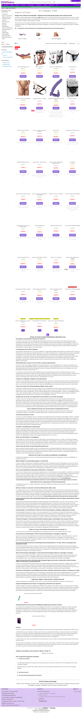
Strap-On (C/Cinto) (7, 15)
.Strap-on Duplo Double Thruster (23, 193)
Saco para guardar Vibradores (38, 616)
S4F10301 (23, 324)
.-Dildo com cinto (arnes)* (23, 130)
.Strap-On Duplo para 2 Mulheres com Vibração (39, 194)
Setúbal (44, 685)
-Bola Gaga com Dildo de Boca (72, 130)
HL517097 (39, 68)
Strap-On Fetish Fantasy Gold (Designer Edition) (56, 162)
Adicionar (23, 76)
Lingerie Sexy (5, 32)
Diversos (4, 31)
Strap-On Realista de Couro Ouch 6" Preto (23, 321)
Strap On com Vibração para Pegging (72, 258)
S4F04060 (72, 260)
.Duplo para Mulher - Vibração (39, 98)
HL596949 (40, 101)
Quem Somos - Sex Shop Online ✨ (10, 691)
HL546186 (72, 163)
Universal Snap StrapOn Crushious (23, 289)
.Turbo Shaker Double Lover (23, 66)
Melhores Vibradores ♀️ (8, 703)
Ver (23, 330)
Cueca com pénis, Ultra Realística (23, 98)
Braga (45, 683)
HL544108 (56, 165)
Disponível (6, 62)
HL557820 (40, 227)
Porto (22, 683)
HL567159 (56, 132)
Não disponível (7, 66)
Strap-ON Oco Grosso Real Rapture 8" (56, 321)
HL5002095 (72, 69)
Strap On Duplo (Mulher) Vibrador (39, 257)
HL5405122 (39, 259)
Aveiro (38, 683)
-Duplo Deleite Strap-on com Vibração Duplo (23, 226)
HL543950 (72, 132)
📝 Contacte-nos (42, 701)
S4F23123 (39, 323)
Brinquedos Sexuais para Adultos (6, 11)
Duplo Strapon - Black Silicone (39, 162)
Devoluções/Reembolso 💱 (9, 695)
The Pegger (72, 162)
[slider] (1, 47)
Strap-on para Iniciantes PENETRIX (72, 225)
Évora (62, 683)
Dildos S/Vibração (6, 17)
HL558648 (56, 228)
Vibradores (5, 14)
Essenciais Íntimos (6, 29)
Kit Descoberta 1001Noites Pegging (72, 289)
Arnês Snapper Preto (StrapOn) (40, 320)
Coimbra (57, 683)
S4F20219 (23, 196)
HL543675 (72, 196)
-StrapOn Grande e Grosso (23, 257)
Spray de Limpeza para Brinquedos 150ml (33, 593)
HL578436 (56, 259)
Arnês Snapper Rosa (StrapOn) (39, 289)
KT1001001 (72, 291)
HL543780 (23, 259)
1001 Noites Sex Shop (43, 709)
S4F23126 (39, 290)
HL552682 (56, 196)
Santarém (38, 685)
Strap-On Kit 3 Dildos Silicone (56, 66)
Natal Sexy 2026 (6, 35)
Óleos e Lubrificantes (7, 28)
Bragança (51, 683)
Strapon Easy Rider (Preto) (56, 225)
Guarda (73, 683)
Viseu (65, 685)
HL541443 (72, 101)
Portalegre (31, 685)
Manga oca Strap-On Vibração (56, 193)
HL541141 (23, 228)
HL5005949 (23, 100)
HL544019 (72, 228)
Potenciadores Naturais (5, 22)
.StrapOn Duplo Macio (39, 225)
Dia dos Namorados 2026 (7, 37)
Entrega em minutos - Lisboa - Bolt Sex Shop (13, 701)
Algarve (67, 683)
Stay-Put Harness (72, 98)
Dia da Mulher (5, 34)
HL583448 (56, 101)
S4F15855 (23, 291)
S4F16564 (56, 292)
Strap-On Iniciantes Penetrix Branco (56, 289)
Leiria (77, 683)
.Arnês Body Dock (72, 66)
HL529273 (23, 164)
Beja (42, 683)
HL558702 (23, 68)
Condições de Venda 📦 (8, 693)
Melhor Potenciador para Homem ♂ (11, 705)
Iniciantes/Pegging (56, 38)
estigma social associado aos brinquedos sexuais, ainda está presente (55, 375)
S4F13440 (56, 323)
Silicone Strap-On (39, 66)
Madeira (27, 683)
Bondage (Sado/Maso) (5, 25)
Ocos (39, 38)
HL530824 (40, 197)
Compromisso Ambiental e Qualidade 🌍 (12, 697)
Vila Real (60, 685)
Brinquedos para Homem (6, 19)
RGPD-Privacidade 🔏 (7, 699)
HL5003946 (56, 68)
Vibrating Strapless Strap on (23, 162)
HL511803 (23, 132)
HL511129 (39, 164)
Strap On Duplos (22, 38)
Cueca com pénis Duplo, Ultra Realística (39, 131)
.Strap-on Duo (56, 130)
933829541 (41, 699)
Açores (33, 683)
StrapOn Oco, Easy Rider (56, 257)
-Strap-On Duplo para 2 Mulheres (72, 193)
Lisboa (18, 683)
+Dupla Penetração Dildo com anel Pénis (56, 99)
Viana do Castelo (52, 685)
